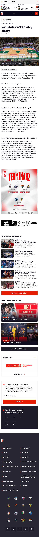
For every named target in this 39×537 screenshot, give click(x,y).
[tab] (4, 2)
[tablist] (19, 2)
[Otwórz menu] (36, 13)
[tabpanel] (19, 7)
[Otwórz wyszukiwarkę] (31, 13)
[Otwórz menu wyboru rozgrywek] (14, 13)
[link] (19, 243)
